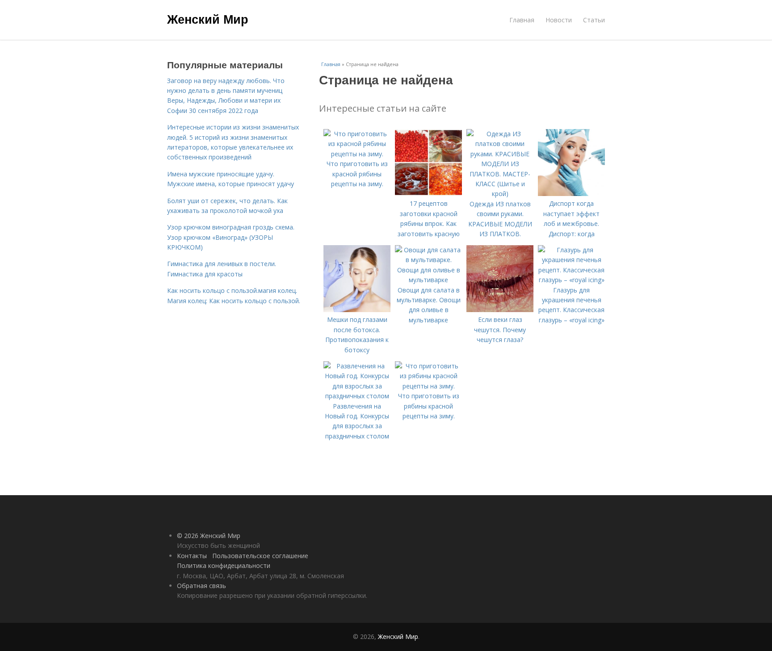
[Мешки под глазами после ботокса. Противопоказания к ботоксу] (356, 309)
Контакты (192, 555)
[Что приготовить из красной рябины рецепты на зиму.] (356, 154)
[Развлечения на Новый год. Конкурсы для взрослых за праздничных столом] (356, 396)
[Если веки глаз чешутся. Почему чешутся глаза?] (499, 309)
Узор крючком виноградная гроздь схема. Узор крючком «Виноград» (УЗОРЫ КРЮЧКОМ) (230, 237)
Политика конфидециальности (223, 565)
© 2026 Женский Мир (208, 535)
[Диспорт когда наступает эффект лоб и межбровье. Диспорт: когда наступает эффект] (571, 193)
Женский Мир (207, 18)
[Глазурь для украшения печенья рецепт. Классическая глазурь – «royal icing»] (571, 279)
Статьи (594, 20)
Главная (521, 20)
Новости (558, 20)
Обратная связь (201, 585)
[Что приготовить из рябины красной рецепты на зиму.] (428, 386)
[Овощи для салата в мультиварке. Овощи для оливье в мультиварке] (428, 279)
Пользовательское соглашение (260, 555)
